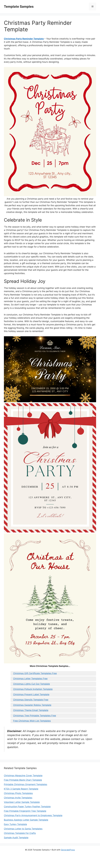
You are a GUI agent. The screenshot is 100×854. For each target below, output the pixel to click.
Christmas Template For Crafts (20, 833)
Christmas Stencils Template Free (30, 699)
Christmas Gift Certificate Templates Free (35, 673)
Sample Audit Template (16, 837)
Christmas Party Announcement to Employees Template (33, 815)
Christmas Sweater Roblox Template (32, 705)
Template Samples (19, 6)
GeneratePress (68, 850)
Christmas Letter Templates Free (30, 678)
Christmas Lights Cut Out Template (31, 684)
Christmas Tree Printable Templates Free (34, 715)
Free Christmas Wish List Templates (32, 720)
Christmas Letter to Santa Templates (23, 828)
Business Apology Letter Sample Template (26, 820)
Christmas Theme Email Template (30, 710)
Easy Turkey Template (15, 824)
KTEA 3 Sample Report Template (21, 789)
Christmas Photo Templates (18, 793)
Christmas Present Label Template (31, 694)
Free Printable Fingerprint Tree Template (25, 811)
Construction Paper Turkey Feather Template (27, 806)
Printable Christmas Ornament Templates (25, 784)
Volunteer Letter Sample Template (22, 802)
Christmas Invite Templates (18, 797)
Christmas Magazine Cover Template (23, 775)
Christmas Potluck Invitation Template (33, 689)
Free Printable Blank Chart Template (23, 780)
